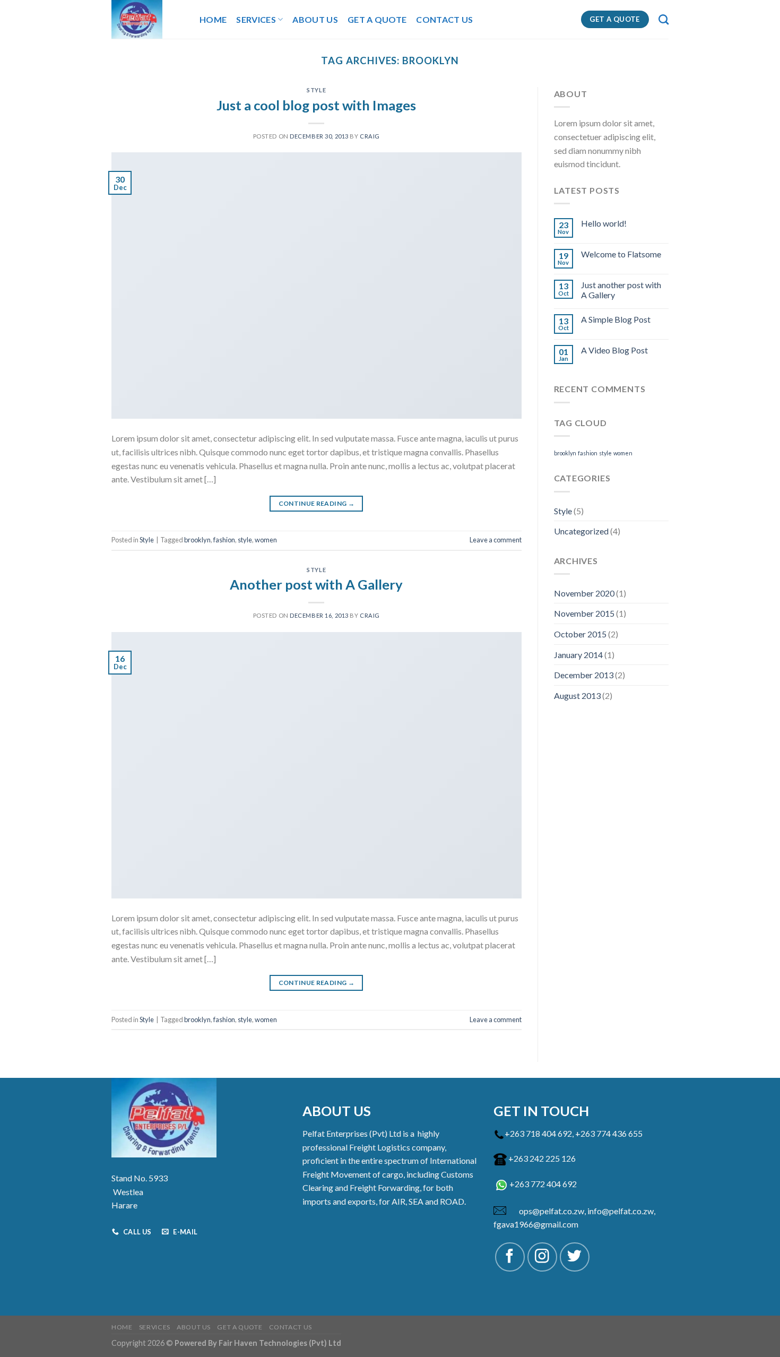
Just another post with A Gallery (621, 290)
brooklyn (197, 539)
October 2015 (580, 634)
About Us (315, 19)
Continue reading (317, 503)
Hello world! (604, 223)
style (245, 539)
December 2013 (583, 675)
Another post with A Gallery (316, 584)
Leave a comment (496, 539)
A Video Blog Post (614, 350)
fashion (224, 539)
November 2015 (584, 613)
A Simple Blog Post (616, 319)
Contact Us (444, 19)
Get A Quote (377, 19)
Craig (370, 136)
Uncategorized (581, 531)
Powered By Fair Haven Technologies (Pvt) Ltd (258, 1342)
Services (256, 19)
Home (213, 19)
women (266, 539)
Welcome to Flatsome (621, 254)
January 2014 (578, 655)
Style (316, 90)
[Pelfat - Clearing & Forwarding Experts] (147, 19)
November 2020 (584, 593)
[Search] (663, 19)
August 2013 (577, 695)
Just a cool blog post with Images (316, 105)
